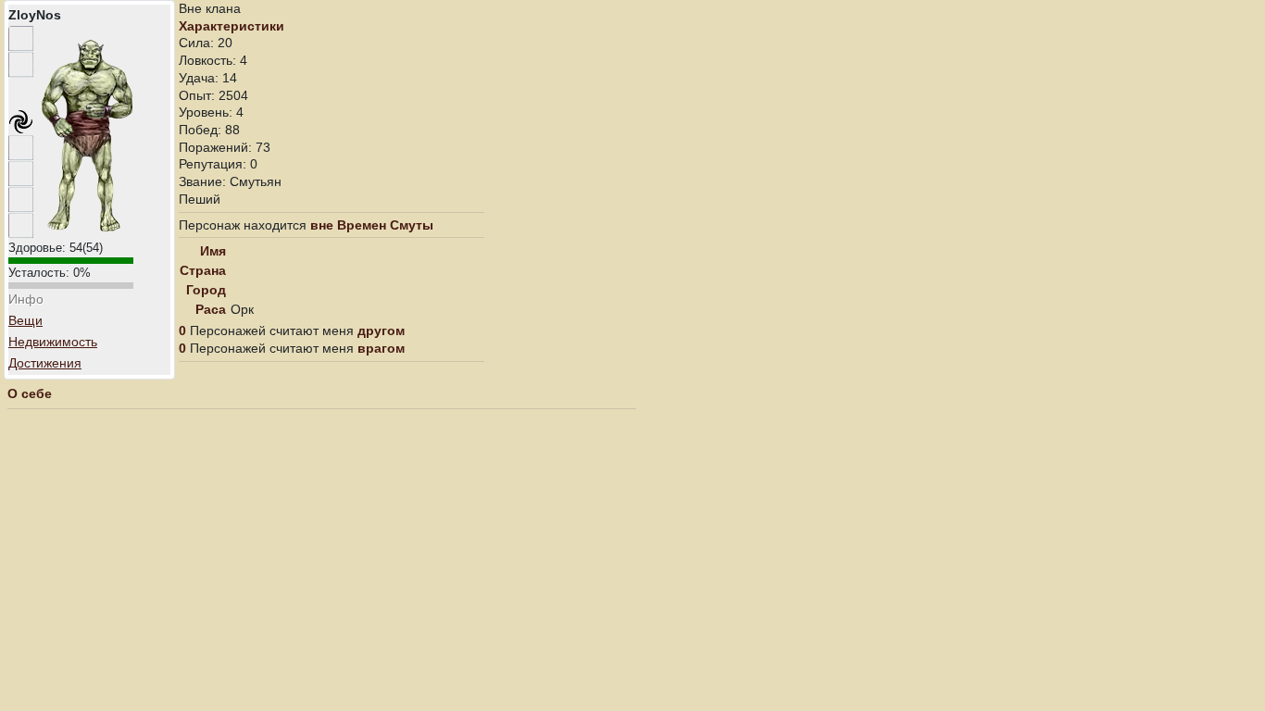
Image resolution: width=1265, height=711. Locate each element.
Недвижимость (52, 341)
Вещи (25, 320)
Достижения (44, 363)
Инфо (26, 299)
